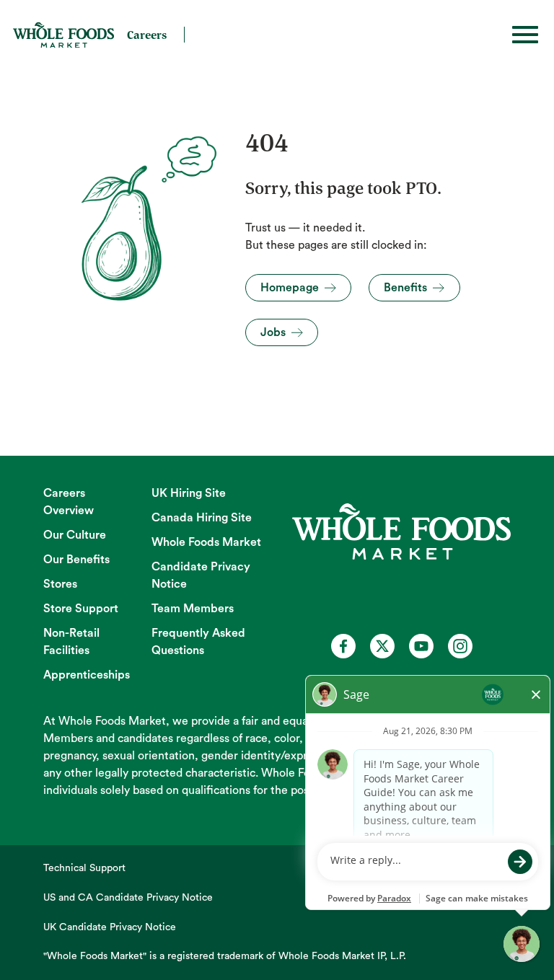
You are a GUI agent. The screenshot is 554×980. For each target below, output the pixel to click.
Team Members (192, 608)
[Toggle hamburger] (525, 34)
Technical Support (84, 868)
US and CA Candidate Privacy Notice (128, 898)
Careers (147, 34)
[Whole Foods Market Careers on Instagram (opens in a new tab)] (460, 646)
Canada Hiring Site (201, 518)
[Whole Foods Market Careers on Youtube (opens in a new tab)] (421, 646)
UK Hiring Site (188, 493)
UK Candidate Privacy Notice (109, 927)
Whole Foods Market (206, 542)
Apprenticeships (86, 675)
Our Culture (74, 535)
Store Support (80, 608)
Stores (60, 584)
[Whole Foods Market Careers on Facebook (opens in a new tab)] (343, 646)
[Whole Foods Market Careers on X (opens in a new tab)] (382, 646)
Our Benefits (76, 559)
